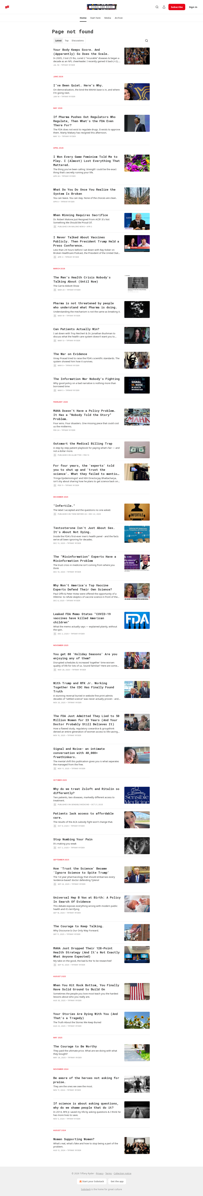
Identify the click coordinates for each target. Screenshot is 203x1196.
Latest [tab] (58, 40)
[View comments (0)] (77, 394)
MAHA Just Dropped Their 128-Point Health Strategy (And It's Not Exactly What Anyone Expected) (86, 952)
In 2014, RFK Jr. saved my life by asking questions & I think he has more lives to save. (87, 1113)
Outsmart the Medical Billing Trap (82, 443)
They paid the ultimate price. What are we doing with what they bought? (85, 1052)
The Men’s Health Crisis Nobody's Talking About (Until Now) (82, 279)
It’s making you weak (64, 843)
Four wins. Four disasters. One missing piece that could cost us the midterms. (86, 425)
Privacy (99, 1173)
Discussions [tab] (78, 40)
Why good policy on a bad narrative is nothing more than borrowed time (84, 384)
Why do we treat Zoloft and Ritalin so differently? (86, 791)
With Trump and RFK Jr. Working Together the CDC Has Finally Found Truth (83, 687)
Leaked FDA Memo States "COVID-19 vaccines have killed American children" (82, 618)
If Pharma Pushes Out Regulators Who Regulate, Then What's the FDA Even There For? (84, 121)
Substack (86, 1189)
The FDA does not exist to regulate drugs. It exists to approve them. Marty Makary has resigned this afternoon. (86, 131)
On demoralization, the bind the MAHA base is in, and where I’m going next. (86, 91)
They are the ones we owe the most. (73, 1086)
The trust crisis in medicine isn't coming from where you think (84, 566)
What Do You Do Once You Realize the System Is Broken (84, 191)
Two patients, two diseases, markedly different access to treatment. (84, 799)
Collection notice (122, 1173)
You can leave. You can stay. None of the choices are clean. (85, 197)
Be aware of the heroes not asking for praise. (86, 1080)
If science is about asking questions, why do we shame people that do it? (86, 1105)
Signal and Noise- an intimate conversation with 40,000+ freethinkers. (79, 753)
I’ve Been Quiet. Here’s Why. (78, 85)
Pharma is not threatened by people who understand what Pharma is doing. (85, 305)
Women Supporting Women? (73, 1139)
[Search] (157, 7)
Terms (108, 1173)
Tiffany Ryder (68, 65)
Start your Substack (93, 1181)
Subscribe (177, 7)
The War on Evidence (70, 354)
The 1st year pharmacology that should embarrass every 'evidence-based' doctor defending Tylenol (84, 878)
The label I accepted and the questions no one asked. (82, 510)
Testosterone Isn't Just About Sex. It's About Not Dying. (84, 530)
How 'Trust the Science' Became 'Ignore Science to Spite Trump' (81, 870)
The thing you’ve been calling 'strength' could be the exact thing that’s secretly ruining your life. (84, 171)
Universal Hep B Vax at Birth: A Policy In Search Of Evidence (87, 899)
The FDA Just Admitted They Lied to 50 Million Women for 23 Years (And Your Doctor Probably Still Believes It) (86, 720)
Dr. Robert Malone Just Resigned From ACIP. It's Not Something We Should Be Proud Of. (81, 221)
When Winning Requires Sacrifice (80, 215)
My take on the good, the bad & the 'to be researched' (82, 960)
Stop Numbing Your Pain (72, 839)
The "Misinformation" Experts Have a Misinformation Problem (84, 558)
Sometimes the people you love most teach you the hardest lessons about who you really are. (85, 995)
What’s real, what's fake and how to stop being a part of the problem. (85, 1145)
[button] (83, 18)
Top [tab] (67, 40)
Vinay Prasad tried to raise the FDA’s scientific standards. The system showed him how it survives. (86, 360)
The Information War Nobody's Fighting (86, 379)
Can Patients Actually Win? (76, 329)
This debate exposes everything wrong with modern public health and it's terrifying (85, 907)
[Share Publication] (164, 7)
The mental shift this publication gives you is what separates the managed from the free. (86, 763)
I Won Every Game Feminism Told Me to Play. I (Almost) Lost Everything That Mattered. (86, 161)
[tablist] (69, 40)
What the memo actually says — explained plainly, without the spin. (85, 628)
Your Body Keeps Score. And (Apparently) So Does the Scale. (81, 52)
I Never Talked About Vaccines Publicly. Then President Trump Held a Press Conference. (86, 241)
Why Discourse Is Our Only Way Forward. (76, 930)
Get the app (117, 1181)
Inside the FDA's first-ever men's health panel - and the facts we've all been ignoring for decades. (85, 538)
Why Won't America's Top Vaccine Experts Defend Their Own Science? (82, 587)
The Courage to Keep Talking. (78, 926)
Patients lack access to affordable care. (83, 815)
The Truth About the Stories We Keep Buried (77, 1022)
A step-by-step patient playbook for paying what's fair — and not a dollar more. (86, 449)
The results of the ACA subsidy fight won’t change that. (83, 821)
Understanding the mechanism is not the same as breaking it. (86, 311)
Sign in (193, 7)
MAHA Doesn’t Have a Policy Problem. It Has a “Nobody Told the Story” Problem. (84, 415)
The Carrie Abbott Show (66, 285)
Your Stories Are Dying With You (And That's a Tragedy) (85, 1016)
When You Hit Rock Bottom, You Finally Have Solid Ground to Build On (86, 987)
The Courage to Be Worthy (75, 1046)
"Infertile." (64, 506)
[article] (101, 59)
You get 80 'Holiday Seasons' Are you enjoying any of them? (85, 656)
